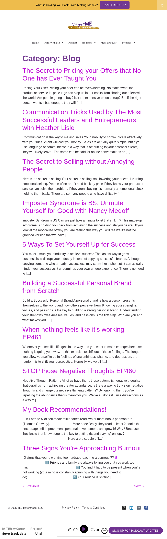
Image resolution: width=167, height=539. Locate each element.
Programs (87, 42)
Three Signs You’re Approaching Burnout (81, 448)
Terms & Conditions (93, 507)
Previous (30, 486)
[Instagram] (124, 508)
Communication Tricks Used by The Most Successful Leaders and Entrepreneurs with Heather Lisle (82, 119)
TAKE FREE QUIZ (114, 5)
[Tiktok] (139, 508)
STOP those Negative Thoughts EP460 (79, 371)
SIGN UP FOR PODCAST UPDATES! (135, 530)
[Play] (84, 529)
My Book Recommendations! (64, 409)
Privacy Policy (70, 507)
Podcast (72, 42)
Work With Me (52, 42)
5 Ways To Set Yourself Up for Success (78, 244)
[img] (104, 531)
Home (35, 42)
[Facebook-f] (146, 508)
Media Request (109, 42)
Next (139, 486)
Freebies (126, 42)
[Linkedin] (131, 508)
